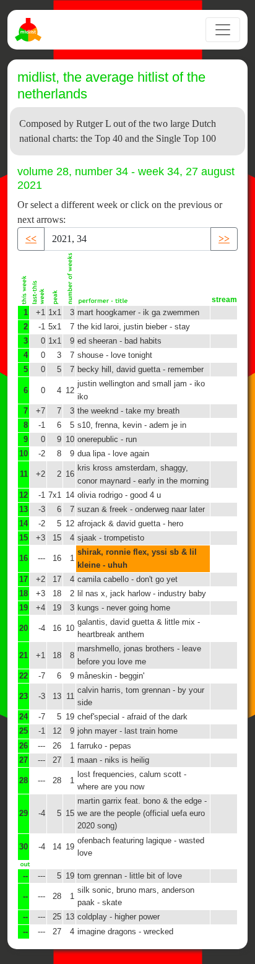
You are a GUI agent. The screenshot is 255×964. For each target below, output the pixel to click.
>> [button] (224, 238)
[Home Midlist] (30, 30)
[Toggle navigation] (222, 29)
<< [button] (31, 238)
